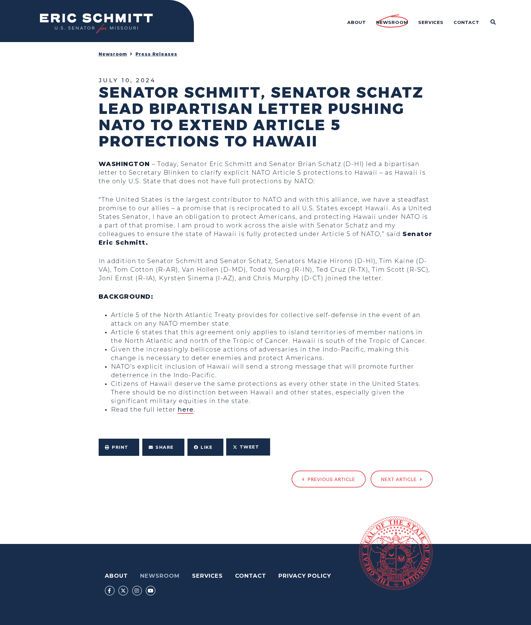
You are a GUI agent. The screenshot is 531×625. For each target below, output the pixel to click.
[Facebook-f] (110, 591)
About (116, 576)
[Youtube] (150, 591)
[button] (119, 447)
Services (207, 576)
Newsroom (113, 54)
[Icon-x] (123, 591)
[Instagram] (137, 591)
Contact (250, 576)
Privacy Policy (304, 576)
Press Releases (156, 54)
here (186, 409)
